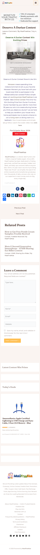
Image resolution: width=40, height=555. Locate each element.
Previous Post (20, 208)
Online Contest (20, 100)
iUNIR (13, 253)
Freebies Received (17, 237)
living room (14, 118)
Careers (20, 529)
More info (27, 434)
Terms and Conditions (20, 522)
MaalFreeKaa (27, 97)
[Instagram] (17, 536)
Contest (26, 37)
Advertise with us (20, 511)
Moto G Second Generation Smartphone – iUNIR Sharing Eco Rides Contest (19, 248)
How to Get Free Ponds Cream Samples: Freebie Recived (19, 232)
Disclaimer (20, 524)
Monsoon (11, 84)
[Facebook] (17, 189)
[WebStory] (29, 536)
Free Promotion (20, 532)
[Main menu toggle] (35, 3)
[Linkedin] (26, 536)
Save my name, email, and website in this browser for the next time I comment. (19, 333)
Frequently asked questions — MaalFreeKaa (20, 517)
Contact (20, 514)
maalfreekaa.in (10, 183)
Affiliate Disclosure (20, 527)
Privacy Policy (20, 519)
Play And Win (20, 509)
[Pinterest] (20, 536)
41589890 (12, 427)
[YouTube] (23, 536)
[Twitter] (22, 189)
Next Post (20, 214)
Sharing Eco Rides (22, 253)
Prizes (24, 40)
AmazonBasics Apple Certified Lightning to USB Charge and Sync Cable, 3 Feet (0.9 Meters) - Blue (17, 420)
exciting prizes (16, 97)
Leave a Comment (9, 31)
